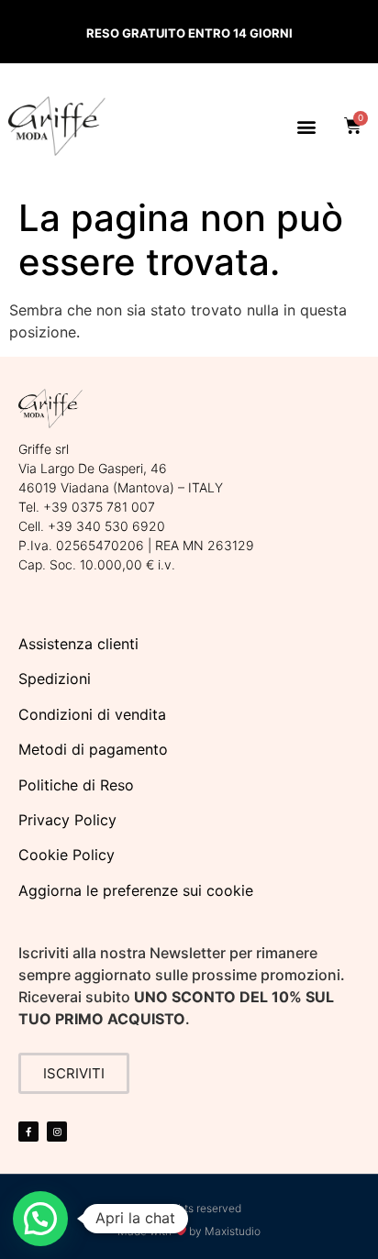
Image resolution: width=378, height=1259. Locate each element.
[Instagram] (57, 1131)
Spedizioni (54, 678)
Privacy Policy (67, 820)
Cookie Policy (66, 854)
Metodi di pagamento (93, 749)
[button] (306, 126)
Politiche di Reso (76, 785)
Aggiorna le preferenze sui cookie (135, 890)
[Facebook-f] (28, 1131)
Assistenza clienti (78, 644)
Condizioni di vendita (92, 714)
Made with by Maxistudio (189, 1231)
